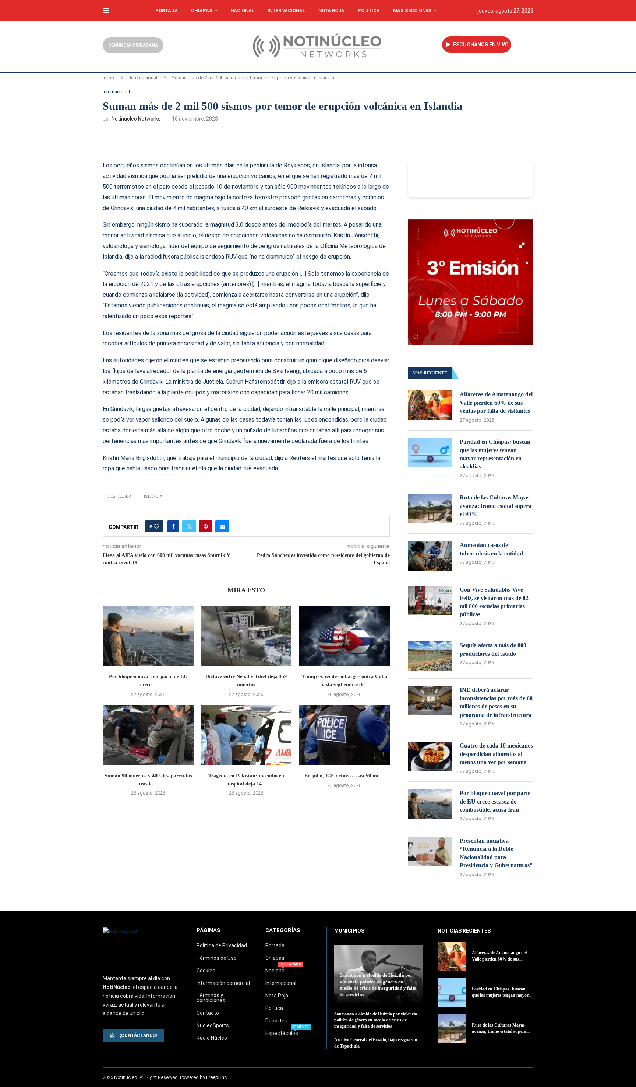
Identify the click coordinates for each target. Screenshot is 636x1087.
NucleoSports (213, 1025)
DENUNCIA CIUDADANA (133, 45)
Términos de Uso (217, 958)
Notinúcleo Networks (136, 119)
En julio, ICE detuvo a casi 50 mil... (344, 775)
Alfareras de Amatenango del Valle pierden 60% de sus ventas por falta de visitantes (496, 402)
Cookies (206, 970)
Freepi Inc (216, 1077)
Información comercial (223, 983)
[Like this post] (156, 526)
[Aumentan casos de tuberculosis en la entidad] (430, 556)
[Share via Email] (222, 526)
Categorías (282, 930)
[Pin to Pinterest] (205, 526)
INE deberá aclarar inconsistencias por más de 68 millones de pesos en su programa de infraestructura (496, 702)
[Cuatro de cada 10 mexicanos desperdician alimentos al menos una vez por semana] (430, 756)
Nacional (242, 10)
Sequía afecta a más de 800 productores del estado (493, 649)
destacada (119, 496)
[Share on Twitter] (189, 526)
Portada (166, 10)
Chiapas (201, 10)
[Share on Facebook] (173, 526)
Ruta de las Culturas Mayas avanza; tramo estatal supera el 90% (495, 505)
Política (369, 10)
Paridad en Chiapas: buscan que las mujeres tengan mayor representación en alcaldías (495, 454)
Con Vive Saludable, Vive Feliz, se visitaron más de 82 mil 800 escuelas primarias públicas (494, 601)
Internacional (286, 10)
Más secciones (412, 10)
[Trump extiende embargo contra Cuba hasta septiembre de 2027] (344, 636)
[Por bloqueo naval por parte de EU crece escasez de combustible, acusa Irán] (148, 636)
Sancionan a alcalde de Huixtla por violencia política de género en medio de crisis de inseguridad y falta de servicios (375, 1020)
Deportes (276, 1020)
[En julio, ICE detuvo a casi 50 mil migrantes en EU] (344, 735)
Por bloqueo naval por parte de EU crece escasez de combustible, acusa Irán (495, 801)
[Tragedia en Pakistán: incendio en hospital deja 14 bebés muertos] (246, 735)
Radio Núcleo (212, 1038)
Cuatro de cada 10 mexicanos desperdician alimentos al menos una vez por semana (496, 753)
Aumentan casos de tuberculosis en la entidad (491, 549)
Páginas (208, 930)
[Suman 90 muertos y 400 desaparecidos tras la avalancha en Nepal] (148, 735)
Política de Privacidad (222, 945)
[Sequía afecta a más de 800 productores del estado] (430, 656)
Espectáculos (281, 1033)
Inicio (108, 77)
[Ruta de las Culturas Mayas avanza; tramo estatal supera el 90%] (430, 508)
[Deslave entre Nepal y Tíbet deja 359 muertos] (246, 636)
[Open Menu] (106, 10)
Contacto (208, 1012)
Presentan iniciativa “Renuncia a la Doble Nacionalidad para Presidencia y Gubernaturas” (496, 852)
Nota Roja (331, 10)
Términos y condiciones (211, 998)
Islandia (153, 496)
